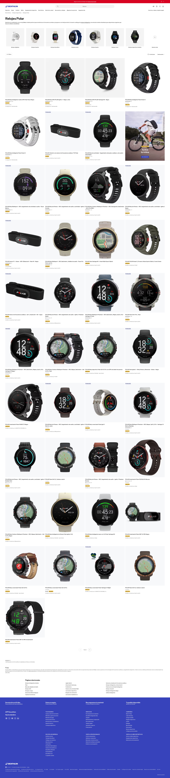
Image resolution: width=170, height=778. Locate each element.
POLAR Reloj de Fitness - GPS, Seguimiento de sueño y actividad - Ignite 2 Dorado (65, 207)
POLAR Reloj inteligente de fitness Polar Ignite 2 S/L (59, 534)
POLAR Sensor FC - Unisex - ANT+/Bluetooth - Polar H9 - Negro (21, 261)
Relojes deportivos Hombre (134, 47)
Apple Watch (69, 683)
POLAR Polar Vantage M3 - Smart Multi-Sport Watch (99, 261)
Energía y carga (29, 690)
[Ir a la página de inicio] (11, 6)
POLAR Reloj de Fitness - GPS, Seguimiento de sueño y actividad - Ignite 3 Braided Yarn (25, 480)
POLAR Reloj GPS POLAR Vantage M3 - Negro (97, 99)
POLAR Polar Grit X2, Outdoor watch (55, 479)
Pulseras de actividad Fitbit (72, 688)
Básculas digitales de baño (31, 686)
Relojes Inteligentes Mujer (112, 690)
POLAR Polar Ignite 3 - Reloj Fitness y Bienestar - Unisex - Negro (142, 369)
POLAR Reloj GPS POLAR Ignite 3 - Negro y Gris (57, 99)
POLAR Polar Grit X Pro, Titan (133, 314)
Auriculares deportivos (71, 690)
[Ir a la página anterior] (80, 649)
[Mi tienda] (153, 6)
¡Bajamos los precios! (72, 10)
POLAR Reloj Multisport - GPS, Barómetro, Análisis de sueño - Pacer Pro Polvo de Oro (64, 262)
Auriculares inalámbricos (72, 694)
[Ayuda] (156, 6)
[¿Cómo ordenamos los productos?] (148, 54)
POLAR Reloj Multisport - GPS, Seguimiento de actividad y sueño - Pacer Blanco (24, 207)
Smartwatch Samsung (71, 685)
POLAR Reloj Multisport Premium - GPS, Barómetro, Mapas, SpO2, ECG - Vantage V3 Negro (24, 370)
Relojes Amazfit (110, 688)
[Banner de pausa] (161, 2)
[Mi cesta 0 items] (163, 6)
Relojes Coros (115, 47)
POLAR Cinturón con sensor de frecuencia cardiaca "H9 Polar (61, 153)
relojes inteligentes (85, 22)
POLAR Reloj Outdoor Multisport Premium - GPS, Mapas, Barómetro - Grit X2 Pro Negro (24, 535)
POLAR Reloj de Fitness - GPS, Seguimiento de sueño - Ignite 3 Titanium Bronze (104, 480)
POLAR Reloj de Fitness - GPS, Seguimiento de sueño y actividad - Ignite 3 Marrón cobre (65, 425)
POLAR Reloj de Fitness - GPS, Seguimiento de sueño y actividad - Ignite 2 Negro (145, 207)
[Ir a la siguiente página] (89, 649)
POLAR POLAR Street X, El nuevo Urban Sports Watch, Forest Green (143, 261)
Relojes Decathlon (55, 47)
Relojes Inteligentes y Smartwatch (114, 685)
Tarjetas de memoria (30, 694)
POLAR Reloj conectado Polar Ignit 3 (95, 424)
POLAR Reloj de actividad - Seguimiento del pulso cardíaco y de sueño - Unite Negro (104, 153)
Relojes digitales (15, 47)
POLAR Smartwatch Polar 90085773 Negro (16, 424)
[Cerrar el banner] (164, 2)
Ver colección (145, 156)
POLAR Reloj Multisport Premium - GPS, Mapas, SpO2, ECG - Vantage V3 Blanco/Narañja (144, 425)
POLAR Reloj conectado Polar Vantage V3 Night (98, 587)
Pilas (26, 685)
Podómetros (69, 686)
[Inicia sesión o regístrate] (160, 6)
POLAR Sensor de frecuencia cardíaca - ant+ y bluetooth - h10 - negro (23, 314)
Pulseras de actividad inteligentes (114, 686)
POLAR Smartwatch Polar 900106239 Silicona (137, 479)
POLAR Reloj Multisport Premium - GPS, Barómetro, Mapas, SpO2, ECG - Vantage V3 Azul (104, 315)
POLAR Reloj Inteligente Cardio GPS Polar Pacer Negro (19, 99)
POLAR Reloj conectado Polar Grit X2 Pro (16, 587)
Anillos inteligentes (110, 692)
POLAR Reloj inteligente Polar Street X (135, 99)
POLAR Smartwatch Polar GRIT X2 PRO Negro (137, 534)
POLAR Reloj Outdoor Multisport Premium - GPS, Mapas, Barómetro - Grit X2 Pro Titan (64, 370)
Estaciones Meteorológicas (31, 692)
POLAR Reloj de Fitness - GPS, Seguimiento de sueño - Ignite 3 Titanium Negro (64, 315)
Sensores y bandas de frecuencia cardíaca (116, 683)
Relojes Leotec (75, 47)
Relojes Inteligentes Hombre (32, 683)
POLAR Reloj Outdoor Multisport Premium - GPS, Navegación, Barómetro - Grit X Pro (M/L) (104, 207)
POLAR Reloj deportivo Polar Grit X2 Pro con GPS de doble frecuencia (103, 369)
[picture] (25, 78)
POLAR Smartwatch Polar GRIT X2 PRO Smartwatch (19, 639)
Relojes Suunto (95, 47)
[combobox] (161, 54)
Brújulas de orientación (71, 692)
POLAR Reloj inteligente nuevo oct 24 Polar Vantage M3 (100, 534)
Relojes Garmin (35, 47)
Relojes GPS (28, 688)
